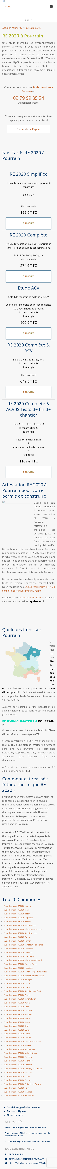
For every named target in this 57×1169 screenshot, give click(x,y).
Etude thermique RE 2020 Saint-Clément (20, 925)
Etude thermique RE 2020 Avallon (17, 921)
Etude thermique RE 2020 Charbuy (18, 1010)
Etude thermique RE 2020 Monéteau (18, 952)
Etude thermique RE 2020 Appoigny (18, 968)
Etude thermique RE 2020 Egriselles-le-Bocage (22, 1084)
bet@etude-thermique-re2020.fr (26, 1158)
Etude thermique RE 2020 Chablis (17, 995)
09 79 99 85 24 (28, 98)
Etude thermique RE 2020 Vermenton (19, 1095)
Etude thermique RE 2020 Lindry (17, 1076)
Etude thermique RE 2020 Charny (17, 1080)
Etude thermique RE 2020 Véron (17, 1003)
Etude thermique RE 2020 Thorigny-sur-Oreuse (23, 1068)
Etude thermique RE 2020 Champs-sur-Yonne (22, 1041)
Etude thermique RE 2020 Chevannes (19, 948)
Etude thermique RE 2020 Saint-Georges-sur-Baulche (25, 972)
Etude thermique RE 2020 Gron (16, 1026)
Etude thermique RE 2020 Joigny (17, 914)
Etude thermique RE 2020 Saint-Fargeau (20, 1049)
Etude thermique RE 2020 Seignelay (18, 1061)
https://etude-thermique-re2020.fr (27, 1163)
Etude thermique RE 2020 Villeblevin (18, 1014)
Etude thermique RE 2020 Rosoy (17, 1022)
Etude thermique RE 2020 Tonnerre (18, 941)
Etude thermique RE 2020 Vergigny (18, 1057)
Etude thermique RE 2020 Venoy (17, 1018)
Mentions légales (16, 1111)
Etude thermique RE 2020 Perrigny (18, 979)
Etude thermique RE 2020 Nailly (16, 1088)
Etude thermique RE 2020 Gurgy (17, 1030)
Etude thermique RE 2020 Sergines (18, 1092)
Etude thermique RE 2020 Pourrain (18, 1072)
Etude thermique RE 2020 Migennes (18, 917)
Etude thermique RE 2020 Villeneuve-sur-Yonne (23, 929)
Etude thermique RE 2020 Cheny (17, 987)
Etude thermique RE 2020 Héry (16, 1007)
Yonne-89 (17, 27)
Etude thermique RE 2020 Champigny (19, 956)
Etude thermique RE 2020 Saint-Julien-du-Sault (22, 991)
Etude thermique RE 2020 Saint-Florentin (20, 933)
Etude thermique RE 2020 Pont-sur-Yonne (21, 964)
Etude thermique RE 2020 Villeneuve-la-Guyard (23, 960)
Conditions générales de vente (23, 1107)
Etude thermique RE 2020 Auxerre (17, 906)
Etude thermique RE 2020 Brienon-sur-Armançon (24, 975)
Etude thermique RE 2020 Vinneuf (17, 1045)
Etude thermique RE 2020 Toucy (17, 983)
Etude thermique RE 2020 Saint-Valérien (20, 999)
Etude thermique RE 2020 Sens (16, 910)
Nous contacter (15, 1115)
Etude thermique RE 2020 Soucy (17, 1033)
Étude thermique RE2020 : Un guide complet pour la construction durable (27, 1134)
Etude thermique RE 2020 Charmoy (18, 1065)
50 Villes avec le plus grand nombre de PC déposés (27, 1141)
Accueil (6, 27)
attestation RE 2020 (30, 597)
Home (28, 20)
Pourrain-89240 (32, 27)
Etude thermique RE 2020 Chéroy (17, 1037)
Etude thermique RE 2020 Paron (17, 937)
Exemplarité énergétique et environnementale (25, 1127)
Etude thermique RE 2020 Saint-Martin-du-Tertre (23, 945)
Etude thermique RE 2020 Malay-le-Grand (20, 1053)
